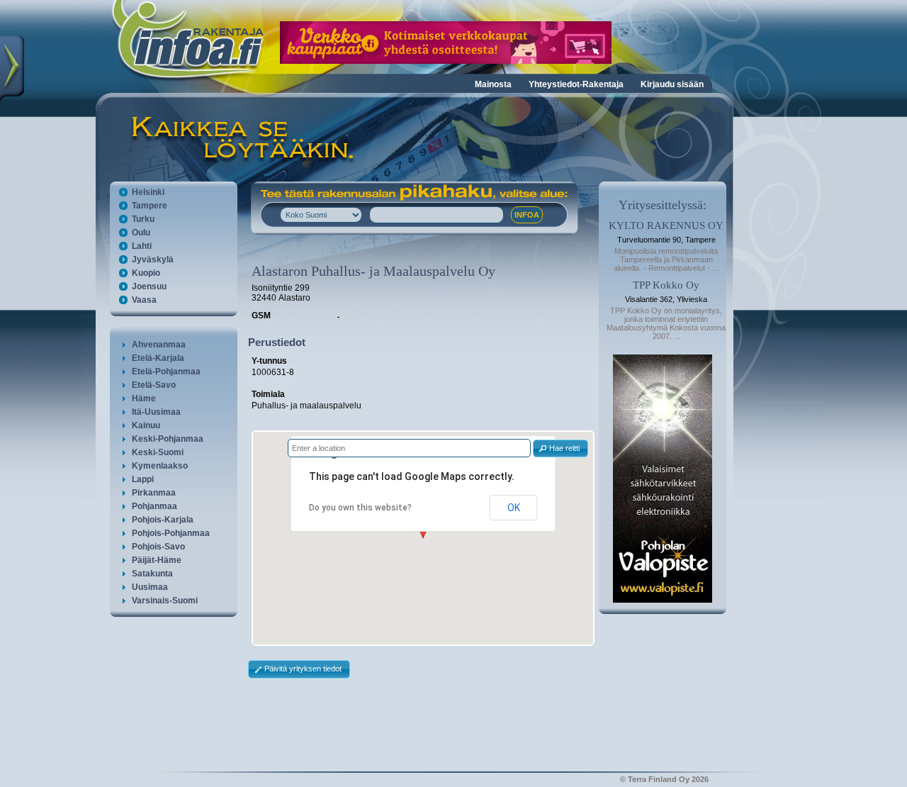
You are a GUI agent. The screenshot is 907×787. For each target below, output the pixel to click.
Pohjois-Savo (158, 547)
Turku (143, 219)
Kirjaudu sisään (672, 84)
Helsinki (148, 192)
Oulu (141, 233)
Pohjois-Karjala (162, 520)
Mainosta (493, 84)
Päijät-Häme (156, 560)
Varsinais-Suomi (165, 600)
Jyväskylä (153, 259)
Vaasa (144, 300)
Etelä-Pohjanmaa (166, 371)
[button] (560, 448)
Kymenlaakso (160, 466)
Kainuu (146, 425)
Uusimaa (150, 587)
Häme (144, 398)
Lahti (142, 246)
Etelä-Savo (154, 385)
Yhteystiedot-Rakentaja (576, 84)
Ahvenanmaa (159, 345)
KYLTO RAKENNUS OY (666, 225)
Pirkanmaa (154, 493)
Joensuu (149, 286)
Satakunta (152, 574)
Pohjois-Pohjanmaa (171, 533)
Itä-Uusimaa (156, 412)
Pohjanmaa (154, 506)
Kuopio (146, 273)
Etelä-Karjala (158, 358)
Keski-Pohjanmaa (167, 439)
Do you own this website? (360, 508)
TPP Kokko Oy (666, 285)
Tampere (149, 206)
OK (513, 507)
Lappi (143, 479)
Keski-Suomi (158, 452)
